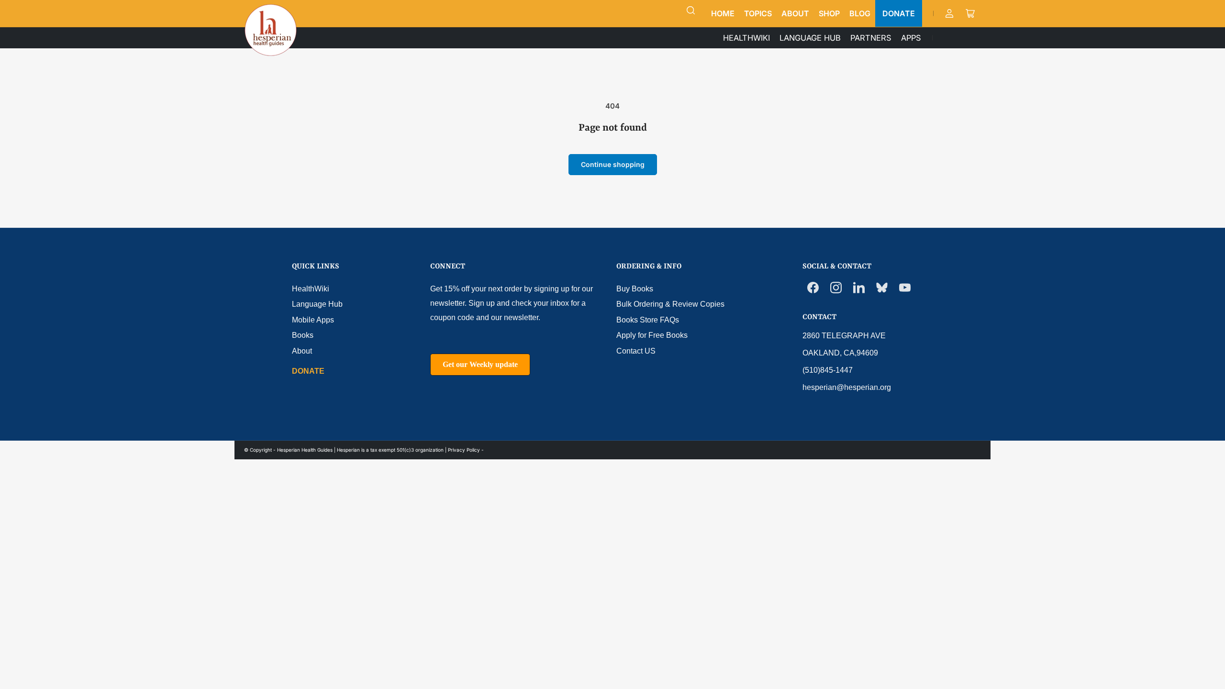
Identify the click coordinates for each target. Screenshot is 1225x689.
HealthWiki (310, 289)
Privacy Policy (464, 450)
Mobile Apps (313, 320)
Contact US (636, 351)
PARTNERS (870, 38)
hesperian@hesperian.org (846, 387)
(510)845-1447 (827, 370)
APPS (911, 38)
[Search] (691, 10)
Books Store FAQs (647, 320)
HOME (723, 13)
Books (302, 335)
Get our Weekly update (480, 364)
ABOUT (795, 13)
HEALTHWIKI (746, 38)
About (302, 351)
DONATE (898, 13)
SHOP (829, 13)
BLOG (859, 13)
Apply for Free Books (652, 335)
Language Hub (317, 304)
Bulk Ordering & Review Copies (670, 304)
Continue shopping (613, 164)
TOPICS (758, 13)
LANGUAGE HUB (810, 38)
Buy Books (634, 289)
